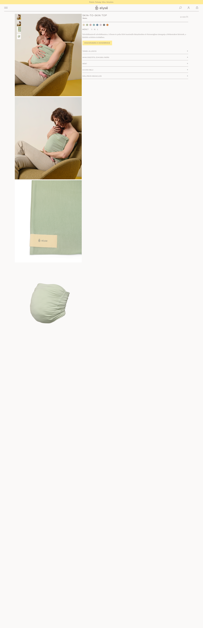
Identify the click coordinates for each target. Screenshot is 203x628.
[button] (6, 7)
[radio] (91, 29)
